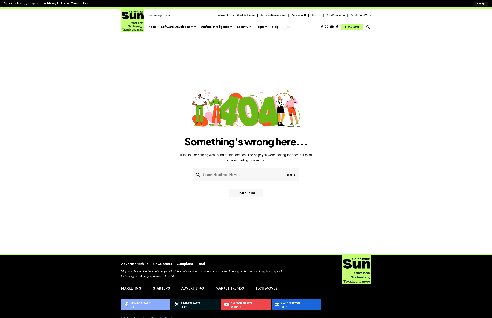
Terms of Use (79, 3)
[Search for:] (241, 174)
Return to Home (246, 193)
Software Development (273, 15)
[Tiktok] (337, 27)
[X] (326, 27)
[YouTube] (332, 27)
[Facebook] (322, 27)
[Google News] (296, 304)
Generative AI (298, 15)
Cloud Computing (335, 15)
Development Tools (360, 15)
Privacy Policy (56, 3)
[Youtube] (246, 304)
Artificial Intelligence (244, 15)
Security (316, 15)
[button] (481, 4)
